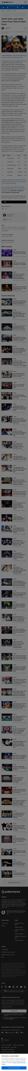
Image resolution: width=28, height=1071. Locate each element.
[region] (14, 1062)
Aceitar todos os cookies (14, 1068)
